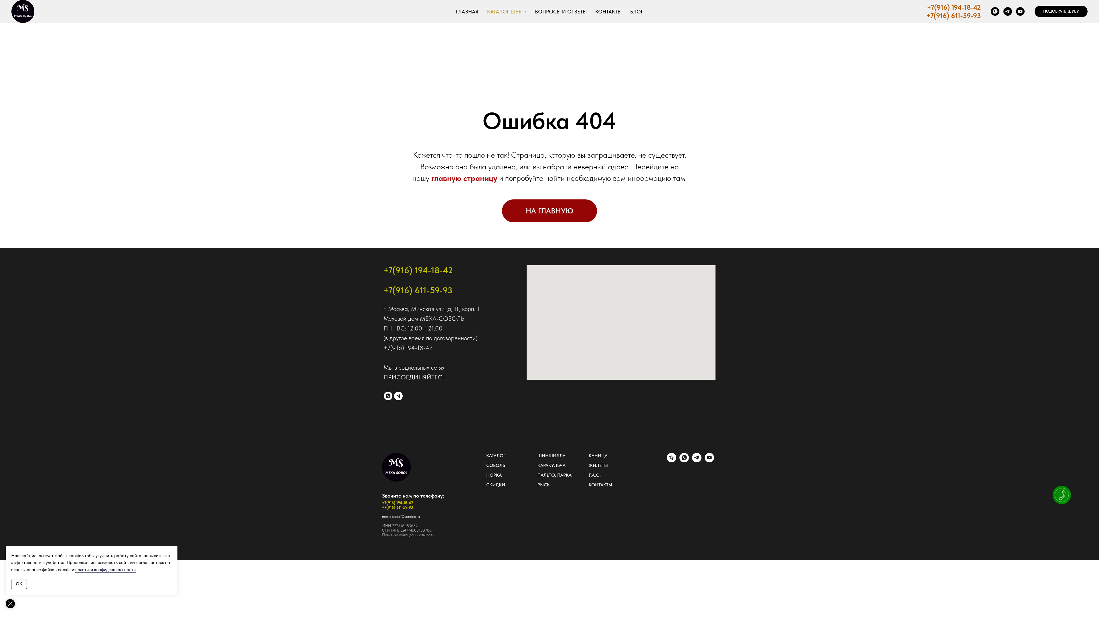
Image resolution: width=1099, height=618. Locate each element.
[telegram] (1007, 11)
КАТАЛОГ (495, 455)
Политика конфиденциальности (408, 534)
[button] (1061, 11)
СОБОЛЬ (495, 465)
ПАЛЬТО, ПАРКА (554, 475)
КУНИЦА (598, 455)
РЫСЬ (543, 485)
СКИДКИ (495, 485)
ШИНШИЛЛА (551, 455)
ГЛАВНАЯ (467, 12)
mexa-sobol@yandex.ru (401, 516)
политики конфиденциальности (105, 569)
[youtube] (1020, 11)
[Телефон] (671, 460)
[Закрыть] (10, 603)
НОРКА (494, 475)
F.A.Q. (595, 475)
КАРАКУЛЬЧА (551, 465)
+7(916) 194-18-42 (954, 7)
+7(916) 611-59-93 (953, 15)
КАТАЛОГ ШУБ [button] (505, 12)
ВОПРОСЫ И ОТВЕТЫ (561, 12)
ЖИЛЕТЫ (598, 465)
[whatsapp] (995, 11)
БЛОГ (636, 12)
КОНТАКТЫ (608, 12)
